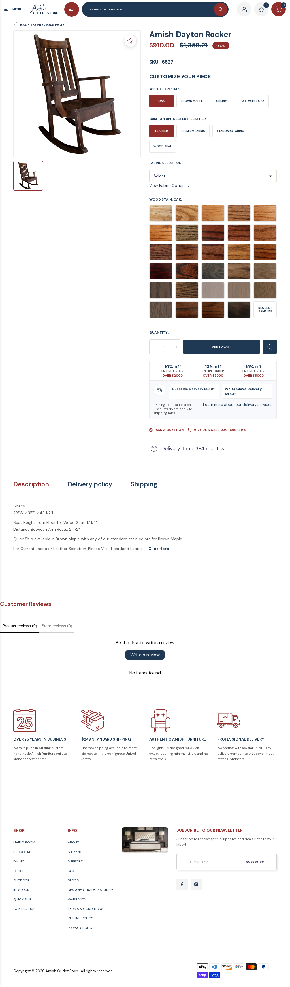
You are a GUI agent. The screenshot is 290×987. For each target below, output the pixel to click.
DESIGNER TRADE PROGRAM (91, 889)
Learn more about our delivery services (237, 404)
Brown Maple (192, 101)
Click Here (158, 548)
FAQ (71, 871)
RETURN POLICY (80, 918)
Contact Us (23, 908)
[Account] (244, 9)
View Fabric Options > (169, 185)
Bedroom (21, 852)
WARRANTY (77, 899)
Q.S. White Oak (253, 101)
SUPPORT (75, 861)
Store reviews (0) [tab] (57, 625)
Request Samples (265, 309)
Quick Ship (22, 899)
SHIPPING (75, 852)
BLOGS (73, 880)
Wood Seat (162, 146)
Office (19, 871)
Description (31, 484)
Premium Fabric (193, 131)
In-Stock (21, 889)
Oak (161, 101)
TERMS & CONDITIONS (85, 908)
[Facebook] (182, 884)
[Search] (220, 9)
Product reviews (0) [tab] (19, 625)
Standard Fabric (230, 131)
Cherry (222, 101)
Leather (161, 131)
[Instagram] (196, 884)
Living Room (24, 842)
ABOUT (73, 842)
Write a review (145, 655)
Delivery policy (90, 484)
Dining (19, 861)
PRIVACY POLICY (81, 927)
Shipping (144, 484)
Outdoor (21, 880)
